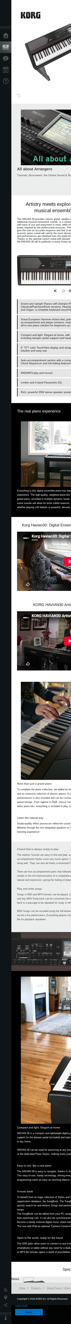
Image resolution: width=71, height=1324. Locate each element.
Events (6, 70)
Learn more (21, 1305)
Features (6, 58)
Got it (29, 1312)
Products (6, 47)
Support (6, 81)
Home (6, 35)
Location (6, 1297)
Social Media (6, 1305)
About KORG (6, 1318)
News (6, 1290)
